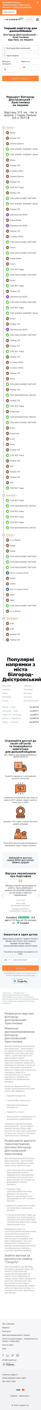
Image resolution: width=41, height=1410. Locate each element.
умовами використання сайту (24, 975)
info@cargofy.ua (9, 1360)
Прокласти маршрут (21, 78)
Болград (28, 693)
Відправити (20, 968)
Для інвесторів (8, 1381)
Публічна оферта (10, 1374)
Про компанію (8, 1324)
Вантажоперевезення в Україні (16, 1335)
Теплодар (28, 689)
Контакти (6, 1331)
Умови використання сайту (14, 1378)
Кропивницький (31, 701)
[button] (10, 127)
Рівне (5, 693)
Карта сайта (7, 1345)
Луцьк (5, 701)
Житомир (6, 686)
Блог (4, 1349)
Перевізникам (19, 993)
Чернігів (28, 686)
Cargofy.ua (6, 993)
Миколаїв (6, 697)
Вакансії (5, 1327)
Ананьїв (6, 689)
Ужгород (28, 697)
